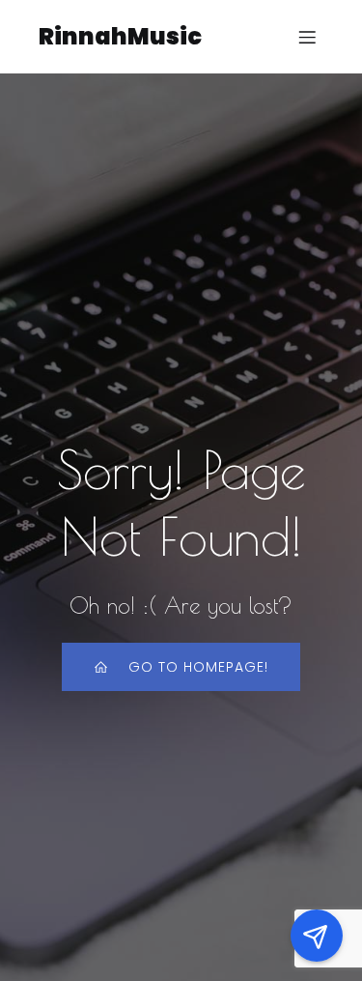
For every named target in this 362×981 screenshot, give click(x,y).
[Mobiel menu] (307, 36)
